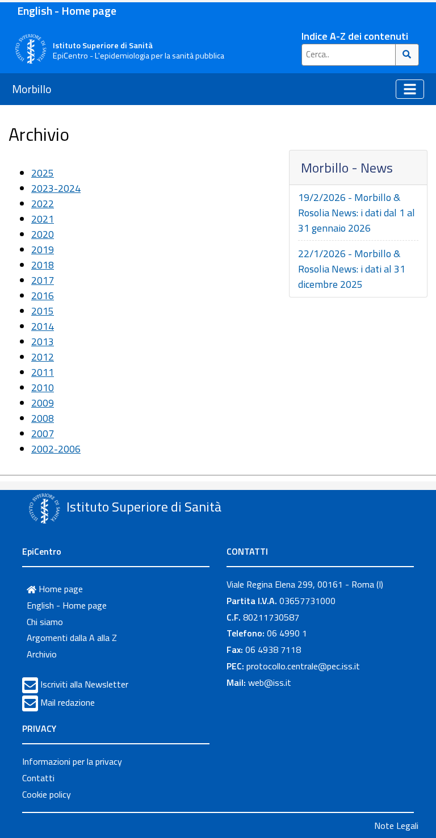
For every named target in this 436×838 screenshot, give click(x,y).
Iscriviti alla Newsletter (84, 684)
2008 (42, 418)
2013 (42, 341)
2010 (42, 387)
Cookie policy (46, 794)
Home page (59, 589)
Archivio (42, 654)
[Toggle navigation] (410, 89)
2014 (42, 326)
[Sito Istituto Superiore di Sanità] (44, 508)
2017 (42, 280)
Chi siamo (45, 621)
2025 (42, 173)
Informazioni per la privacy (72, 761)
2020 (42, 234)
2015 (42, 311)
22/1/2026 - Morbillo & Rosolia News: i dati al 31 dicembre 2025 (351, 269)
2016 (42, 295)
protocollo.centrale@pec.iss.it (303, 666)
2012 (42, 356)
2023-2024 (56, 188)
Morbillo (32, 89)
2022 (42, 203)
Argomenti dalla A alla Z (72, 637)
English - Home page (66, 10)
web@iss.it (269, 682)
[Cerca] (407, 55)
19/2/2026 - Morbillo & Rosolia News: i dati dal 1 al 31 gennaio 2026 (356, 213)
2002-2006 (56, 448)
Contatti (38, 778)
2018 (42, 265)
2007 (42, 433)
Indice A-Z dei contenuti (354, 36)
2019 (42, 249)
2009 (42, 402)
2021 (42, 219)
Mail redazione (67, 702)
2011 (42, 372)
